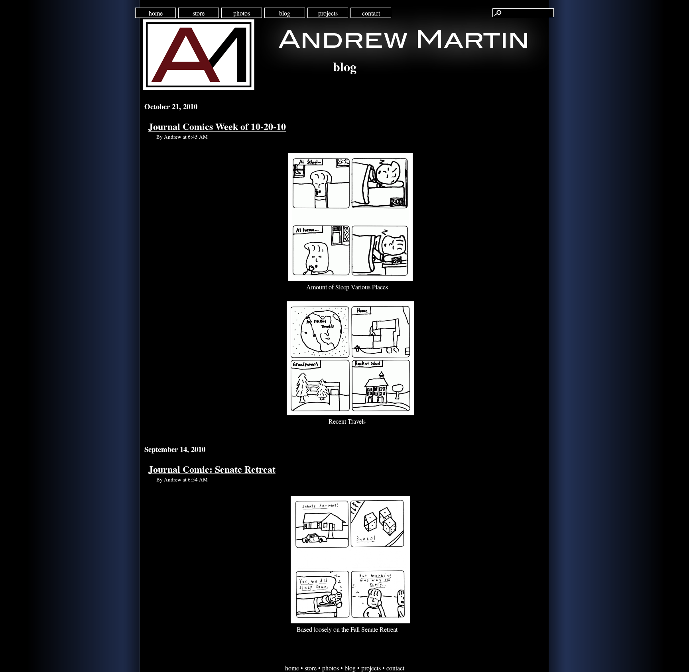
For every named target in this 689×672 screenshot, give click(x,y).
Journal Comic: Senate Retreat (212, 469)
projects (328, 13)
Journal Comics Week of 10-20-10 (217, 126)
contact (371, 13)
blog (284, 13)
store (199, 13)
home (156, 13)
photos (241, 13)
